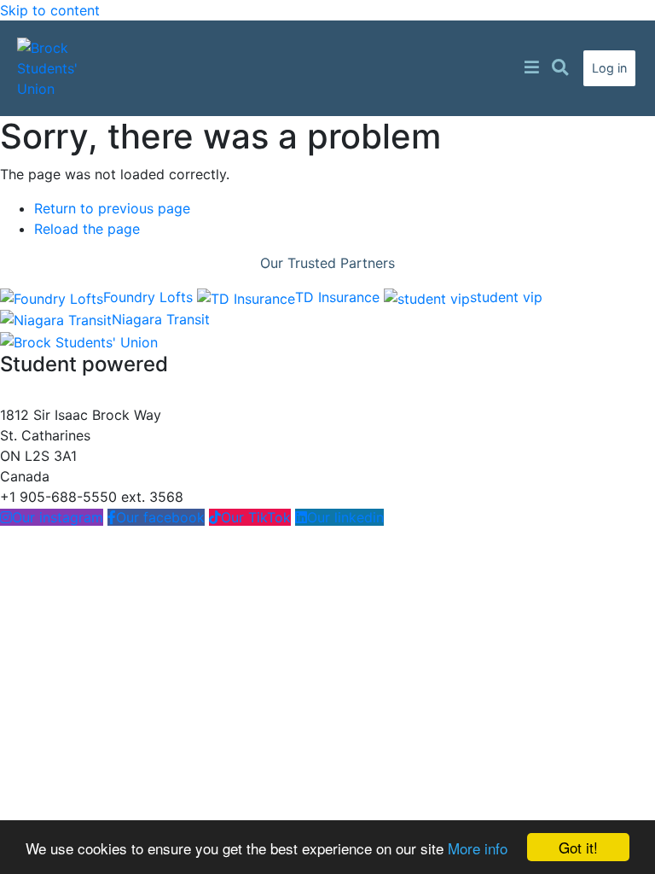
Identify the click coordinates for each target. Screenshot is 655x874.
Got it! (578, 847)
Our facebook (160, 517)
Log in (609, 68)
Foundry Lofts (150, 297)
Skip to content (50, 10)
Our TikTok (256, 517)
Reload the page (87, 228)
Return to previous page (112, 208)
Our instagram (57, 517)
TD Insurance (339, 297)
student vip (506, 297)
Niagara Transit (161, 319)
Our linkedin (345, 517)
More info (477, 848)
